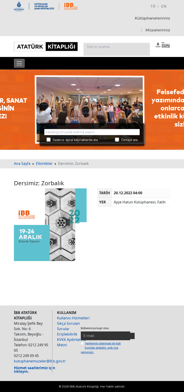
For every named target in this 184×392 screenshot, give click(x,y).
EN (163, 6)
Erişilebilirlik (67, 334)
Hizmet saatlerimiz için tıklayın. (34, 369)
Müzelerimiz (157, 30)
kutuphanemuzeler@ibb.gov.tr (40, 361)
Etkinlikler (44, 163)
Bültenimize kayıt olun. (95, 328)
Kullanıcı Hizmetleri (73, 318)
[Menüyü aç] (19, 63)
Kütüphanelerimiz (152, 18)
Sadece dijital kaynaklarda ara (74, 140)
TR (153, 6)
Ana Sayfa (22, 163)
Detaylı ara (128, 140)
